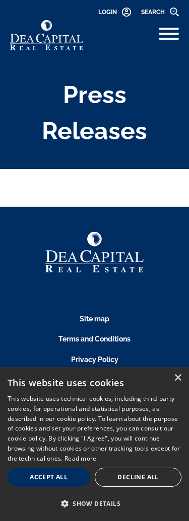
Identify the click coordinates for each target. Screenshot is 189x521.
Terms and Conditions (94, 339)
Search (153, 12)
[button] (94, 503)
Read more (81, 458)
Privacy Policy (94, 360)
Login (107, 12)
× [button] (177, 378)
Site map (94, 319)
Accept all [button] (49, 477)
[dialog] (94, 444)
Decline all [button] (137, 477)
